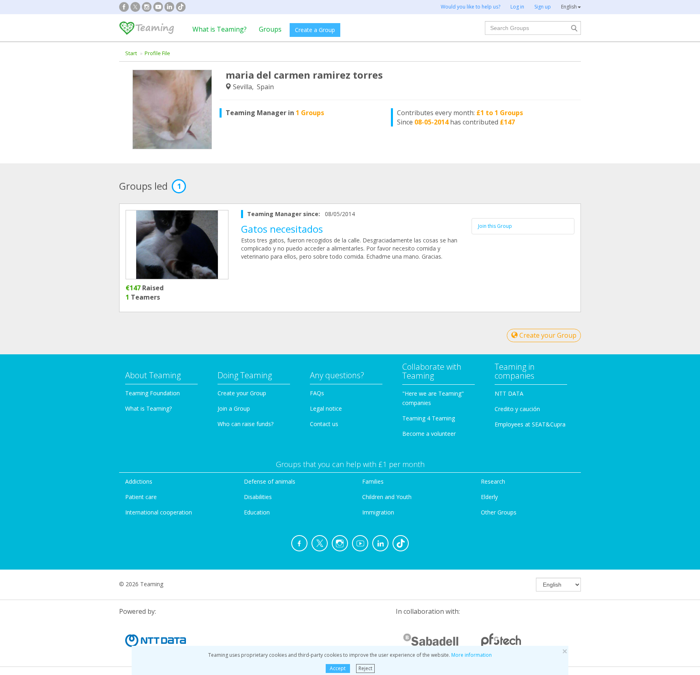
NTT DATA (509, 393)
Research (493, 481)
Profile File (157, 53)
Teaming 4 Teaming (428, 418)
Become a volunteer (429, 433)
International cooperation (158, 512)
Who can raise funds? (245, 424)
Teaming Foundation (152, 393)
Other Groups (498, 512)
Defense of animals (269, 481)
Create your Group (547, 335)
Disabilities (258, 497)
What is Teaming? (219, 29)
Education (257, 512)
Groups (270, 29)
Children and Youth (387, 497)
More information (471, 654)
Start (131, 53)
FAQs (317, 393)
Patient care (141, 497)
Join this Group (495, 226)
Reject (365, 668)
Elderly (489, 497)
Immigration (378, 512)
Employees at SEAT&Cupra (530, 424)
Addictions (138, 481)
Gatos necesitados (282, 229)
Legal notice (326, 408)
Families (373, 481)
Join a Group (234, 408)
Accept (338, 668)
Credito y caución (517, 409)
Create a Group (315, 30)
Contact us (324, 424)
